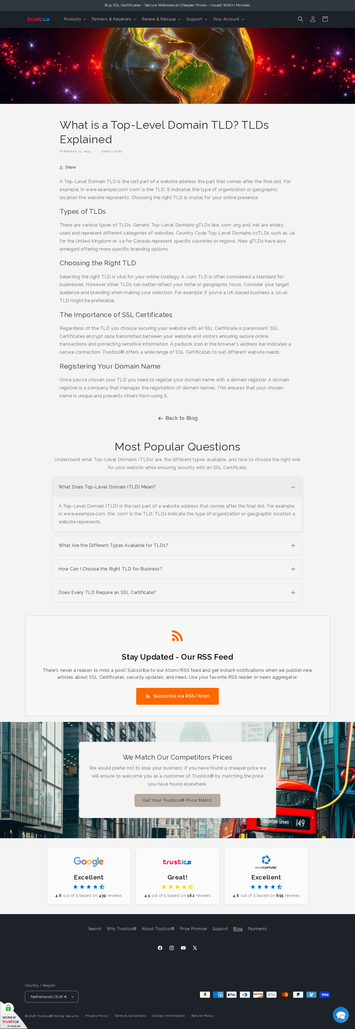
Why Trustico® (122, 929)
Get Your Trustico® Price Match (177, 800)
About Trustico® (158, 929)
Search (95, 929)
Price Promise (193, 929)
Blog (237, 929)
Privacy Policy (96, 1016)
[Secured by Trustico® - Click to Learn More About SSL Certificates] (14, 1015)
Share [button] (70, 167)
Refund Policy (202, 1016)
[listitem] (177, 504)
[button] (74, 19)
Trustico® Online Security (58, 1016)
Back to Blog (182, 418)
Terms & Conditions (130, 1016)
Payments (257, 929)
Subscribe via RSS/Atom (181, 696)
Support (220, 929)
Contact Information (168, 1016)
